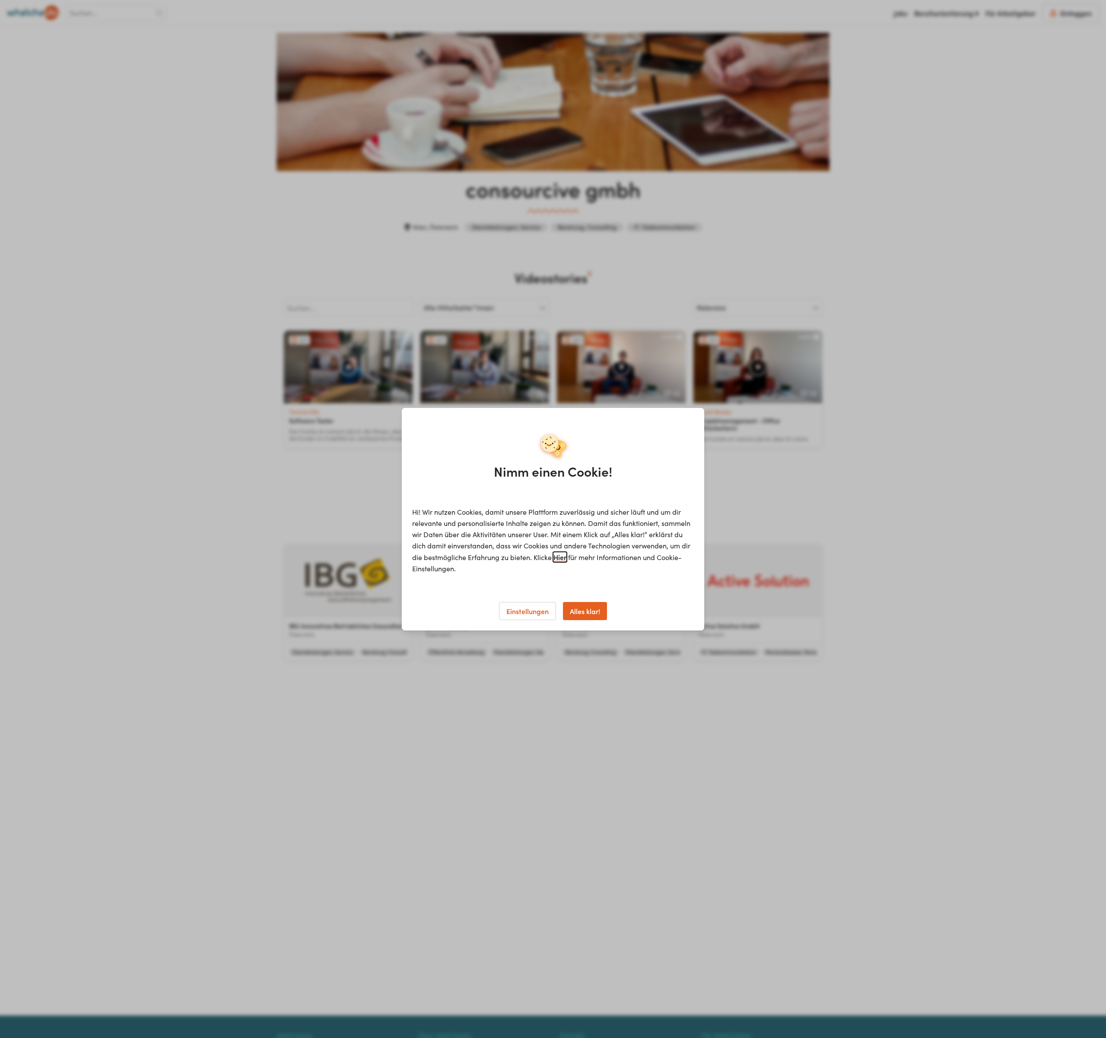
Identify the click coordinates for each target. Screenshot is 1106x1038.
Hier (559, 557)
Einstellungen (527, 611)
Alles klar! (585, 611)
